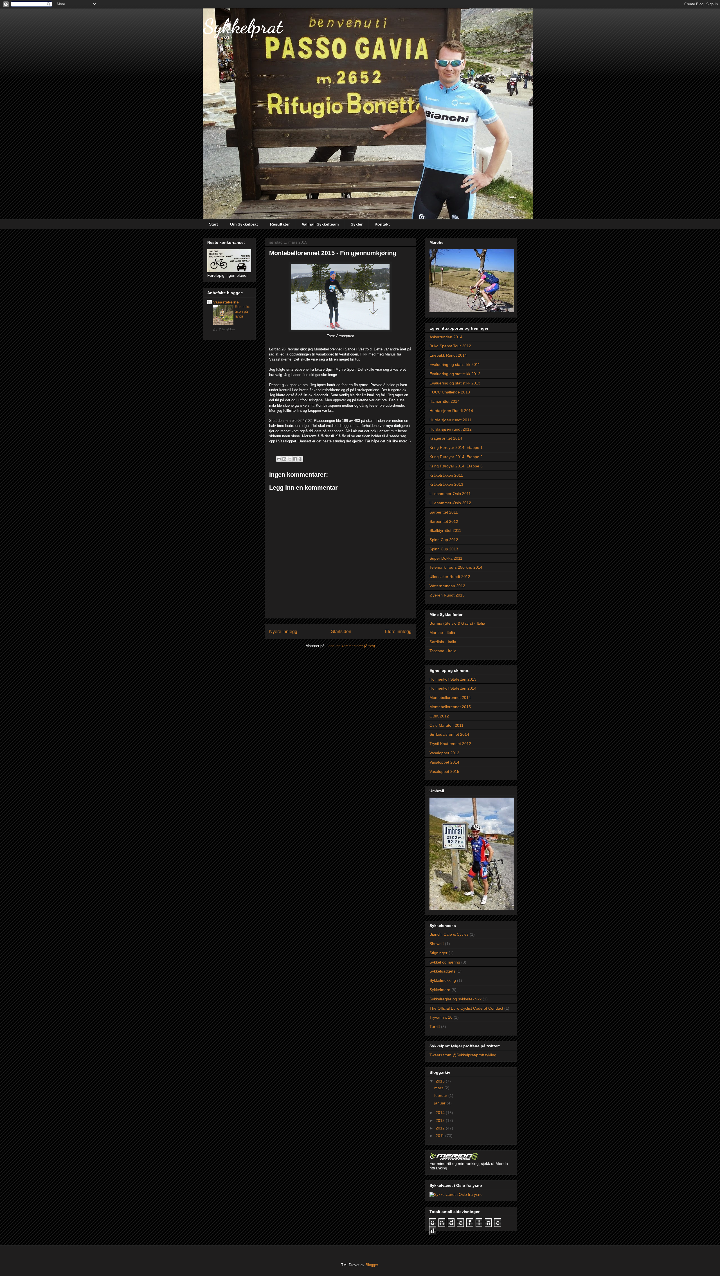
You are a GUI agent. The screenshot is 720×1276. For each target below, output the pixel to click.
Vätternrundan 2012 (447, 586)
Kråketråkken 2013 (446, 484)
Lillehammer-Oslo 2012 (450, 503)
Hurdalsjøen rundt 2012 (450, 429)
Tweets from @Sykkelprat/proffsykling (462, 1055)
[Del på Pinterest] (300, 459)
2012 (441, 1128)
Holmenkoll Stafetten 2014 (452, 688)
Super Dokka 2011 (445, 558)
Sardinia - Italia (442, 642)
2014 (441, 1112)
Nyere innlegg (283, 631)
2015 (441, 1081)
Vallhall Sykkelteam (320, 224)
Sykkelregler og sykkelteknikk (455, 999)
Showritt (436, 943)
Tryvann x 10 (441, 1017)
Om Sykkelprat (244, 224)
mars (439, 1088)
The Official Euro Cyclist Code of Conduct (466, 1008)
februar (441, 1095)
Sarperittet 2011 (443, 512)
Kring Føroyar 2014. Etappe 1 (456, 447)
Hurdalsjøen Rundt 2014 (451, 410)
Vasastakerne (226, 302)
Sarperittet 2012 (443, 521)
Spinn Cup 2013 (443, 549)
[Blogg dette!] (284, 459)
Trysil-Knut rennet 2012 (450, 743)
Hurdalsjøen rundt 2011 (450, 420)
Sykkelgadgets (442, 971)
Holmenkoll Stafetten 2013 (452, 679)
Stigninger (438, 953)
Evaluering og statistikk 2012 (454, 374)
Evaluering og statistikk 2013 (454, 383)
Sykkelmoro (439, 989)
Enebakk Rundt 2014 (448, 355)
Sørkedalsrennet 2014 (449, 734)
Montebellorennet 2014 (450, 697)
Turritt (434, 1026)
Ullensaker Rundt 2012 (449, 576)
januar (440, 1103)
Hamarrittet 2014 (444, 401)
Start (213, 224)
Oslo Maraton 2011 (446, 725)
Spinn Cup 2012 (443, 539)
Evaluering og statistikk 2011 (454, 364)
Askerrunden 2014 (445, 337)
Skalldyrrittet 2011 (445, 530)
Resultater (280, 224)
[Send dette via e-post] (279, 459)
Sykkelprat (243, 26)
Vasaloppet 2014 (444, 762)
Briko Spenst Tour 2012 (450, 346)
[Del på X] (289, 459)
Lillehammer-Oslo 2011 (450, 493)
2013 (441, 1120)
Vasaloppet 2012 (444, 753)
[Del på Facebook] (295, 459)
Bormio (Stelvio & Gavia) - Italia (457, 623)
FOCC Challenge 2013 (449, 392)
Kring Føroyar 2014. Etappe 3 (456, 466)
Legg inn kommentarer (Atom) (351, 646)
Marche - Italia (442, 632)
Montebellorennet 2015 (450, 707)
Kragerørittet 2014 (445, 438)
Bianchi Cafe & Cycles (449, 934)
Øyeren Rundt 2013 (447, 595)
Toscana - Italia (442, 651)
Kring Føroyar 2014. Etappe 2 (456, 456)
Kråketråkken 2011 (446, 475)
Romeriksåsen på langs (242, 312)
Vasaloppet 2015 (444, 771)
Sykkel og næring (444, 962)
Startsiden (341, 631)
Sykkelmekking (442, 980)
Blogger (372, 1265)
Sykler (357, 224)
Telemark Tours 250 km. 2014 (455, 567)
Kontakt (382, 224)
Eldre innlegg (398, 631)
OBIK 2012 (439, 716)
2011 (440, 1135)
